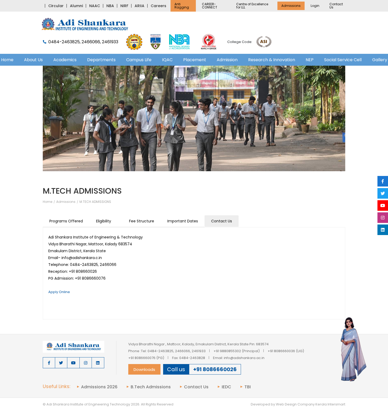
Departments (101, 60)
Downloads (144, 369)
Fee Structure (141, 221)
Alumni (76, 6)
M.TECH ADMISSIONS (95, 201)
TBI (247, 387)
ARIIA (139, 6)
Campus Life (139, 60)
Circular (56, 6)
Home (47, 201)
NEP (310, 60)
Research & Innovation (271, 60)
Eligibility (103, 221)
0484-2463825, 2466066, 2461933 (83, 42)
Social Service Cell (343, 60)
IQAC (167, 60)
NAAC (94, 6)
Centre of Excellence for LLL (252, 5)
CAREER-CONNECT (209, 5)
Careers (158, 6)
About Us (33, 60)
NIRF (124, 6)
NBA (110, 6)
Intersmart (336, 404)
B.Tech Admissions (151, 387)
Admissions (291, 5)
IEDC (226, 387)
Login (315, 5)
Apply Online (59, 291)
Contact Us (336, 5)
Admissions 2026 (99, 387)
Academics (65, 60)
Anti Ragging (181, 5)
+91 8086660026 (215, 369)
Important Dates (182, 221)
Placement (194, 60)
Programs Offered (66, 221)
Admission (227, 60)
